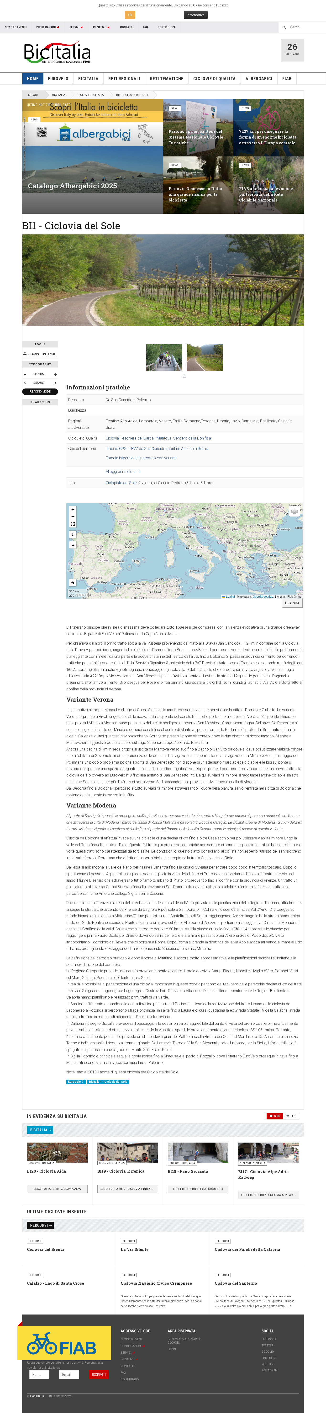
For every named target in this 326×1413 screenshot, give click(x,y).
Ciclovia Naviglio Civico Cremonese (156, 1283)
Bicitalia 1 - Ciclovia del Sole (108, 1081)
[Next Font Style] (55, 382)
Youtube (268, 1364)
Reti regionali (124, 78)
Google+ (268, 1351)
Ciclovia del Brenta (45, 1249)
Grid (276, 1116)
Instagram (270, 1370)
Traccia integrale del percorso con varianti (141, 458)
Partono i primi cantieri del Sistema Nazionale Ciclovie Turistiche (196, 137)
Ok (130, 15)
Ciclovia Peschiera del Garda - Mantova (139, 438)
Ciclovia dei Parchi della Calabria (247, 1249)
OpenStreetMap (263, 596)
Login (172, 1349)
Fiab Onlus (37, 1396)
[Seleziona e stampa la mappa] (72, 545)
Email (51, 354)
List (293, 1116)
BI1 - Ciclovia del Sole (71, 225)
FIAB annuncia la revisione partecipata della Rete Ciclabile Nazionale (266, 194)
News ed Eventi (15, 27)
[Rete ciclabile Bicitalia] (56, 52)
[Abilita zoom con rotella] (72, 534)
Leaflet (230, 596)
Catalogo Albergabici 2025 (72, 185)
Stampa (34, 354)
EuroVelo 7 (76, 1081)
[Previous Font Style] (24, 382)
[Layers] (294, 511)
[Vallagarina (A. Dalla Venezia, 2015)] (205, 357)
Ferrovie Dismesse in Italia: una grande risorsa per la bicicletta (196, 194)
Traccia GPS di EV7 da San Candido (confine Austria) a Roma (157, 448)
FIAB (287, 78)
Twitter (267, 1345)
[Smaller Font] (24, 374)
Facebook (269, 1339)
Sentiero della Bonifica (192, 438)
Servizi (74, 27)
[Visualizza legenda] (72, 582)
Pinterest (269, 1358)
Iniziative (99, 27)
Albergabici (259, 78)
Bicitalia (58, 95)
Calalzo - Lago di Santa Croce (55, 1283)
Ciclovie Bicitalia (91, 95)
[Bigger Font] (55, 374)
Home (33, 78)
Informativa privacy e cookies (184, 1341)
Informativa (196, 15)
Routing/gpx (167, 27)
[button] (72, 509)
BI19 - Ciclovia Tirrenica (121, 1171)
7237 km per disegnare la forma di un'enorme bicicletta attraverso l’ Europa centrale (268, 137)
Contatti (126, 27)
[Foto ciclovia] (164, 357)
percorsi (39, 1225)
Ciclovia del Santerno (236, 1283)
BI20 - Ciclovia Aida (46, 1171)
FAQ (145, 27)
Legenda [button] (292, 603)
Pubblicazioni (46, 27)
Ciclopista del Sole (121, 483)
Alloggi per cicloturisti (123, 471)
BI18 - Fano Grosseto (188, 1171)
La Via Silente (134, 1249)
